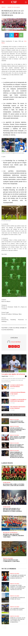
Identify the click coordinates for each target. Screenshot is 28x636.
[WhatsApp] (21, 35)
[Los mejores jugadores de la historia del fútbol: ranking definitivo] (5, 576)
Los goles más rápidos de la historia (13, 374)
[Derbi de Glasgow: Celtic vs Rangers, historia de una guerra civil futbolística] (5, 619)
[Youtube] (18, 346)
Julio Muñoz (16, 342)
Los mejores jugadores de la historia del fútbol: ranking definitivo (18, 577)
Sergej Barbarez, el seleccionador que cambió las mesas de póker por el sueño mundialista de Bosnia (17, 455)
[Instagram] (12, 346)
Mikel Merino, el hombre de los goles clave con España (18, 438)
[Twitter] (11, 35)
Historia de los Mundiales (10, 532)
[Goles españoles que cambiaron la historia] (5, 421)
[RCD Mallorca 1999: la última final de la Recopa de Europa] (14, 473)
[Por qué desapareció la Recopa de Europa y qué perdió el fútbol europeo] (14, 497)
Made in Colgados (14, 7)
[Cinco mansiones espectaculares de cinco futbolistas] (5, 408)
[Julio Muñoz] (9, 341)
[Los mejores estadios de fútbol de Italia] (5, 598)
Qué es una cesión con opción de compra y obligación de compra (17, 446)
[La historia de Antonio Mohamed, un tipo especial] (5, 394)
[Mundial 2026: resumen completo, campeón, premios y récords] (14, 523)
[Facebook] (7, 35)
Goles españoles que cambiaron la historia (11, 560)
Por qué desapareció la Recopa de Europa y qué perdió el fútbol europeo (12, 510)
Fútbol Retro (6, 482)
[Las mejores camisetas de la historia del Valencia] (5, 386)
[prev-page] (3, 628)
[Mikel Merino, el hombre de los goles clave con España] (5, 438)
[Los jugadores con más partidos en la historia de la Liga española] (5, 401)
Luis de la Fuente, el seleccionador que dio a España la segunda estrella (17, 430)
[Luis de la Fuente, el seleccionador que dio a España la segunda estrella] (5, 429)
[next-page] (5, 628)
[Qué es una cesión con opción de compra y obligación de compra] (5, 445)
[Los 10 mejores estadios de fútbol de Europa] (5, 608)
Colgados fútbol (5, 376)
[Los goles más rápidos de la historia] (14, 363)
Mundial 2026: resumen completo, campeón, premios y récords (13, 536)
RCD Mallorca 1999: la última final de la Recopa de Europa (13, 485)
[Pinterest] (16, 35)
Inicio (3, 7)
